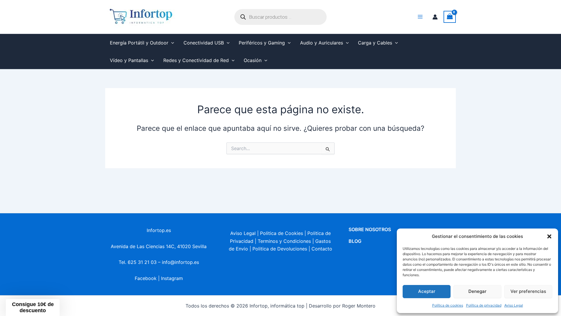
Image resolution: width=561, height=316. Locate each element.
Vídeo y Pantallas (129, 60)
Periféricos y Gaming (262, 43)
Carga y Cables (375, 43)
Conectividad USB (203, 43)
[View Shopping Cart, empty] (450, 17)
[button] (549, 236)
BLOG (355, 241)
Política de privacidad (483, 305)
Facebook (146, 278)
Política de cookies (447, 305)
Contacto (321, 249)
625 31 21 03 (142, 262)
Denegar (477, 291)
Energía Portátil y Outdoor (139, 43)
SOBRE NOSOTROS (370, 229)
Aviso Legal (513, 305)
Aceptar (426, 291)
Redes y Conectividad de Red (196, 60)
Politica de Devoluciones (279, 249)
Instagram (172, 278)
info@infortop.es (180, 262)
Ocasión (253, 60)
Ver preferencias (528, 291)
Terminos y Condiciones (284, 241)
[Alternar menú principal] (420, 16)
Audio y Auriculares (321, 43)
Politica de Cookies (281, 233)
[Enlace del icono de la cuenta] (435, 17)
